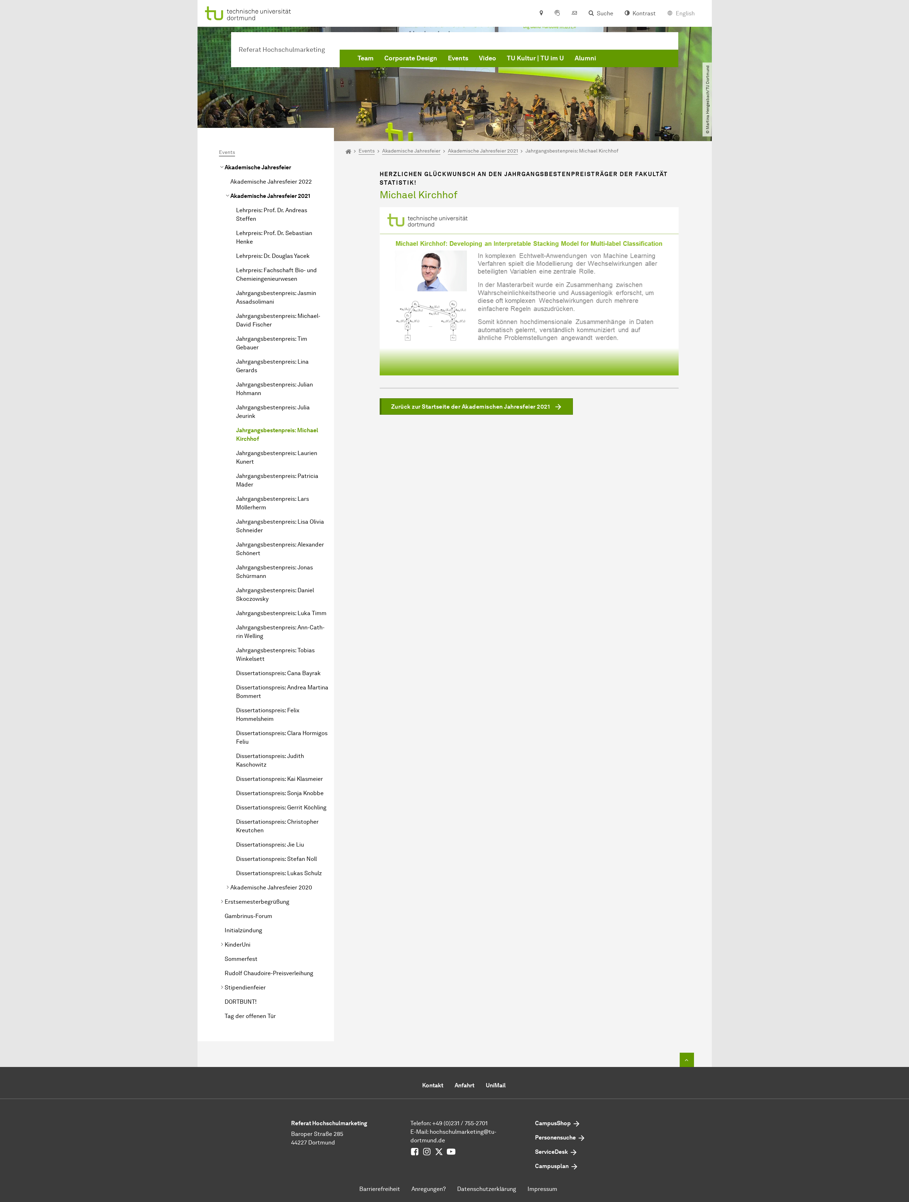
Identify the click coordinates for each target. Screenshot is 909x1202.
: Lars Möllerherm (272, 503)
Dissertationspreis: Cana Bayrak (278, 673)
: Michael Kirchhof (277, 434)
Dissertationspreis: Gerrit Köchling (281, 807)
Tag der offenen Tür (250, 1016)
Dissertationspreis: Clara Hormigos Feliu (282, 737)
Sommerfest (241, 959)
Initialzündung (243, 930)
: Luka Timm (281, 613)
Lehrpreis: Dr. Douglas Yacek (273, 256)
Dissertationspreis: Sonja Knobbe (280, 793)
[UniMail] (574, 13)
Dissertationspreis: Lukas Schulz (279, 873)
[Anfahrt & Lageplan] (541, 13)
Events (458, 58)
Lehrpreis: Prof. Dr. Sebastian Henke (274, 237)
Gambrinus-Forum (248, 916)
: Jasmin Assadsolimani (276, 297)
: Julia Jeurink (273, 411)
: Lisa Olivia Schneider (280, 526)
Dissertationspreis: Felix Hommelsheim (267, 714)
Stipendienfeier (245, 987)
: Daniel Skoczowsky (275, 594)
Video (487, 58)
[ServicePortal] (557, 13)
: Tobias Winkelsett (275, 654)
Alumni (585, 58)
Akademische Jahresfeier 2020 (271, 887)
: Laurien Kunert (276, 457)
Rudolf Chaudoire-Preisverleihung (269, 973)
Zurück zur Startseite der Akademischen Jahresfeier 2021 (470, 406)
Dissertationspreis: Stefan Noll (276, 859)
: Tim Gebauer (271, 343)
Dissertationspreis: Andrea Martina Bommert (282, 691)
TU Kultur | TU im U (535, 58)
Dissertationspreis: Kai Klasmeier (279, 778)
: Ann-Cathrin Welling (280, 631)
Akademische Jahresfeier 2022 (271, 181)
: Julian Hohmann (274, 388)
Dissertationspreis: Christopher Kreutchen (277, 826)
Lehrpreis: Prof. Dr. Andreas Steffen (271, 214)
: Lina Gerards (272, 366)
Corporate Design (410, 58)
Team (366, 58)
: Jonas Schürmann (274, 571)
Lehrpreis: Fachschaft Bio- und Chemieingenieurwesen (276, 274)
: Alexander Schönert (280, 549)
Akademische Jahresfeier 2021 (270, 196)
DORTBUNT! (241, 1001)
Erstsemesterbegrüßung (257, 901)
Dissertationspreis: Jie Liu (270, 844)
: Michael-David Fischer (278, 320)
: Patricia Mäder (277, 480)
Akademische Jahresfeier (258, 167)
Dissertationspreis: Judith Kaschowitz (270, 760)
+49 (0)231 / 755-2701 (460, 1123)
